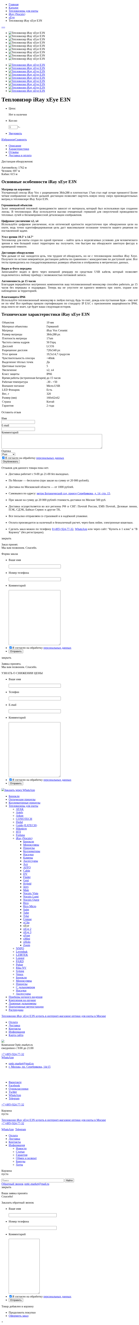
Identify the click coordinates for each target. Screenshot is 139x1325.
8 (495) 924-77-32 (62, 529)
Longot (20, 958)
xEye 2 (27, 928)
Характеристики (19, 148)
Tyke (26, 916)
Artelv (19, 812)
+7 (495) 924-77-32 (12, 1054)
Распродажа (16, 1009)
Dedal (19, 822)
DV (25, 873)
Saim (26, 909)
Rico (26, 903)
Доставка (14, 1025)
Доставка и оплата (20, 155)
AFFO (27, 867)
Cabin (26, 870)
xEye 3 (27, 932)
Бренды (20, 1161)
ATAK (20, 809)
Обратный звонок (12, 1183)
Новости (21, 1148)
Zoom (26, 945)
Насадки (28, 854)
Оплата (13, 1022)
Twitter (13, 1091)
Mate (26, 890)
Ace (25, 864)
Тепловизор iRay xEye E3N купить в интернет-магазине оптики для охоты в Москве (53, 1016)
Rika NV (21, 967)
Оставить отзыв (11, 412)
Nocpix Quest (31, 899)
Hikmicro (21, 828)
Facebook (14, 1085)
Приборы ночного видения (25, 996)
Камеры (28, 857)
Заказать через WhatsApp (19, 790)
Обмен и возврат (26, 1158)
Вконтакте (15, 1082)
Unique (27, 919)
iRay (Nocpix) (24, 838)
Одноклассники (18, 1088)
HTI (18, 831)
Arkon (19, 815)
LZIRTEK (22, 954)
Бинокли (14, 796)
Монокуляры (31, 844)
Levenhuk (22, 951)
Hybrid (27, 883)
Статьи (20, 1151)
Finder (27, 877)
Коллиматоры (31, 851)
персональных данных (50, 457)
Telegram (14, 1098)
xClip (26, 922)
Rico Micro (29, 906)
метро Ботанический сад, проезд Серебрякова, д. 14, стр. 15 (73, 493)
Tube (26, 912)
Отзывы (14, 152)
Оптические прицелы (22, 799)
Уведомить (15, 133)
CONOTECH (24, 818)
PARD (20, 961)
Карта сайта (16, 1035)
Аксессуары (30, 860)
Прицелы (29, 848)
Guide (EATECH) (26, 825)
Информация (17, 1031)
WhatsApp (81, 529)
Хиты (19, 1164)
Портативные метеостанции (26, 1006)
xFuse (26, 935)
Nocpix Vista (30, 893)
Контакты (15, 1028)
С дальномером (25, 987)
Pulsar (19, 964)
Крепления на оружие (22, 1000)
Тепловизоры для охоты (23, 805)
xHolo (26, 941)
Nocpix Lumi (31, 896)
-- (2, 26)
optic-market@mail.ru (21, 1063)
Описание (15, 145)
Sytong (20, 971)
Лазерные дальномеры (22, 1003)
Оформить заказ (18, 1315)
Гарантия (21, 1154)
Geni (26, 880)
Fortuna (20, 835)
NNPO (20, 948)
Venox (19, 974)
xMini (26, 938)
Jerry (26, 886)
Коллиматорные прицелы (24, 802)
